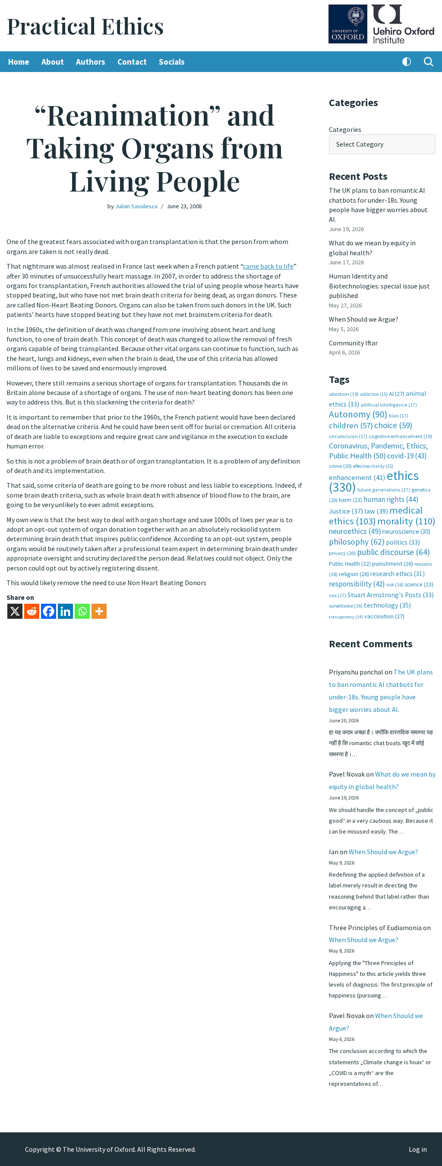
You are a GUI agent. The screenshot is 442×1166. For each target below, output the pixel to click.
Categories (345, 129)
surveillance (346, 606)
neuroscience (406, 531)
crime (340, 466)
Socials (172, 61)
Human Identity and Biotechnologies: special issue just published (379, 286)
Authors (90, 61)
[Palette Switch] (406, 61)
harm (350, 500)
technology (387, 605)
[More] (99, 611)
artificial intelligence (388, 404)
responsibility (357, 584)
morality (406, 521)
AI (396, 394)
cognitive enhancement (400, 436)
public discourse (393, 552)
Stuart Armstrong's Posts (390, 595)
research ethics (397, 574)
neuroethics (355, 531)
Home (18, 61)
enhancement (357, 477)
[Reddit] (31, 611)
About (52, 61)
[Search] (428, 61)
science (419, 584)
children (351, 425)
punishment (392, 563)
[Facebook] (48, 611)
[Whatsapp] (82, 611)
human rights (391, 499)
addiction (374, 394)
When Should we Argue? (363, 319)
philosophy (357, 541)
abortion (344, 394)
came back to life (268, 266)
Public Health (350, 563)
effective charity (373, 466)
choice (393, 425)
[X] (14, 611)
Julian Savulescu (136, 206)
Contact (132, 61)
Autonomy (358, 414)
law (376, 511)
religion (354, 574)
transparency (346, 617)
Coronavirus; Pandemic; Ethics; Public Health (378, 450)
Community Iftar (353, 343)
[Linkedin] (65, 611)
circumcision (348, 436)
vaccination (384, 616)
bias (398, 415)
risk (395, 585)
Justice (346, 511)
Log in (418, 1149)
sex (337, 595)
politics (403, 542)
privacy (342, 553)
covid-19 (407, 456)
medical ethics (376, 515)
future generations (383, 489)
